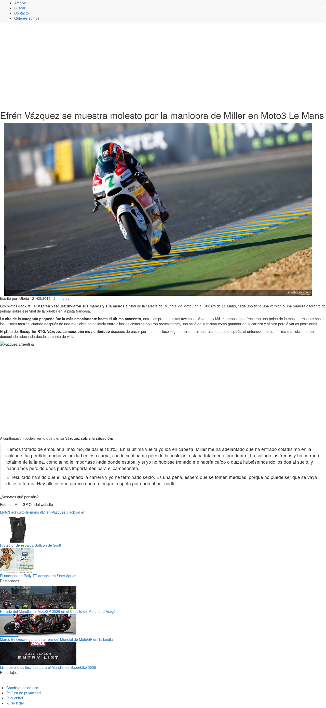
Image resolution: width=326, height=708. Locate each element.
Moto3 (5, 512)
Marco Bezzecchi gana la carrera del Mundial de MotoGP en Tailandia (56, 639)
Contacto (21, 13)
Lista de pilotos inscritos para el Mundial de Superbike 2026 (48, 667)
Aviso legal (15, 702)
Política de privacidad (23, 692)
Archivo (20, 2)
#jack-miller (75, 512)
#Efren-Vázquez (52, 512)
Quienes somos (26, 18)
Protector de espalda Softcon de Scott (30, 545)
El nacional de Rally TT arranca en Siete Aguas (38, 575)
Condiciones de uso (22, 687)
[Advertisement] (163, 66)
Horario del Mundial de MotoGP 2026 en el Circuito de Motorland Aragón (58, 611)
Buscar (19, 7)
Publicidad (14, 697)
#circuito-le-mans (25, 512)
